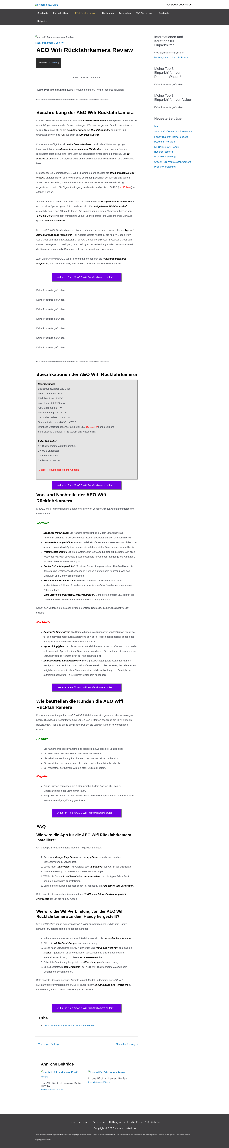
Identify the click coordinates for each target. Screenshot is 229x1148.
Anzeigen (53, 63)
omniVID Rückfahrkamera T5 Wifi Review (61, 1084)
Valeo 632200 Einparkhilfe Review (173, 131)
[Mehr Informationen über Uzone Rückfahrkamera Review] (107, 1072)
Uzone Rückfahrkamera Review (107, 1078)
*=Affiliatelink (152, 1122)
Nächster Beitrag (127, 1044)
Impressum (84, 1122)
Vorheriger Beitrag (47, 1044)
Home (72, 1122)
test (156, 126)
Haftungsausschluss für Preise (171, 57)
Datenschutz (100, 1122)
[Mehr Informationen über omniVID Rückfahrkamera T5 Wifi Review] (63, 1074)
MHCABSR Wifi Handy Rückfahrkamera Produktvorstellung (166, 152)
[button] (69, 13)
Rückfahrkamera (44, 42)
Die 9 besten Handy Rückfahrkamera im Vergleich (69, 1025)
